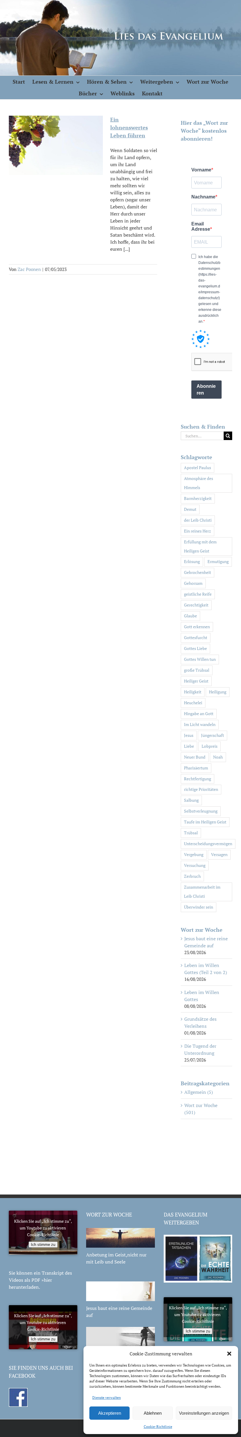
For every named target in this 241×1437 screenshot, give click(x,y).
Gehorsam (193, 583)
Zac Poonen (29, 269)
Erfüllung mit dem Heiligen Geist (200, 546)
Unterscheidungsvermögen (208, 843)
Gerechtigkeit (196, 605)
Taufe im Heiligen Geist (205, 822)
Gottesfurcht (195, 637)
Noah (218, 757)
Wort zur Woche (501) (200, 1109)
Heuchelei (193, 702)
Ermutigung (218, 561)
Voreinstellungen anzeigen (204, 1413)
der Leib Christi (198, 520)
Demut (190, 509)
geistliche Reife (198, 594)
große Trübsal (196, 670)
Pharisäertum (196, 768)
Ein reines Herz (197, 531)
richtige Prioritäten (201, 789)
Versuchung (194, 865)
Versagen (219, 854)
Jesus (188, 735)
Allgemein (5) (198, 1092)
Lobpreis (209, 746)
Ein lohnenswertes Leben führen (129, 127)
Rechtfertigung (197, 778)
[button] (229, 1354)
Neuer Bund (194, 757)
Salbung (191, 800)
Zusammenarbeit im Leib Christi (202, 891)
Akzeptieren (109, 1413)
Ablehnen (153, 1413)
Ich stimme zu (43, 1244)
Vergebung (193, 854)
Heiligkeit (192, 692)
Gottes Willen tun (200, 659)
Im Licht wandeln (199, 724)
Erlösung (192, 561)
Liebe (189, 746)
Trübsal (191, 832)
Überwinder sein (198, 907)
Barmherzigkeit (198, 498)
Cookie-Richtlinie (158, 1426)
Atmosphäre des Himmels (198, 483)
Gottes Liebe (195, 648)
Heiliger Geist (196, 681)
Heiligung (217, 692)
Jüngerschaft (212, 735)
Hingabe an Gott (198, 713)
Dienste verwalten (106, 1397)
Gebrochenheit (197, 572)
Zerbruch (192, 876)
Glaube (190, 616)
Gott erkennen (197, 626)
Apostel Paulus (197, 467)
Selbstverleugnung (200, 811)
